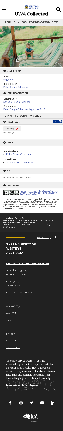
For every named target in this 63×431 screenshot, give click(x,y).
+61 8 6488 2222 (15, 285)
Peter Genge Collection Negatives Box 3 (24, 109)
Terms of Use (19, 218)
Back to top (44, 237)
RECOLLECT (8, 225)
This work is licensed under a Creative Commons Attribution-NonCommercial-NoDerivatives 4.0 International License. (39, 193)
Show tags (10, 128)
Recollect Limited (39, 225)
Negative (8, 79)
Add (56, 121)
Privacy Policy (9, 218)
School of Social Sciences (19, 162)
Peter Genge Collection (18, 154)
